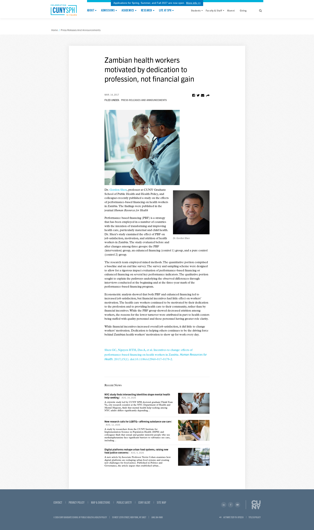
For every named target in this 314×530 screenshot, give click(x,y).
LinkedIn (223, 504)
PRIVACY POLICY (76, 502)
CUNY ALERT (144, 502)
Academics (128, 10)
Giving (243, 10)
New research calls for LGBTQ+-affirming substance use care (137, 421)
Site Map (161, 502)
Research (146, 10)
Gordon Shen (118, 190)
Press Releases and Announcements (144, 100)
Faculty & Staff (214, 10)
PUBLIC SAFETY (124, 502)
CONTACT (57, 502)
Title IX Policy (255, 517)
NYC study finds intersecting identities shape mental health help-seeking (137, 396)
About (90, 10)
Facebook (230, 504)
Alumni (231, 10)
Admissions (108, 10)
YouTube (237, 504)
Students (196, 10)
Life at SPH (165, 10)
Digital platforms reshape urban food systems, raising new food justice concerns (136, 451)
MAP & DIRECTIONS (100, 502)
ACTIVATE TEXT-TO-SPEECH (233, 517)
